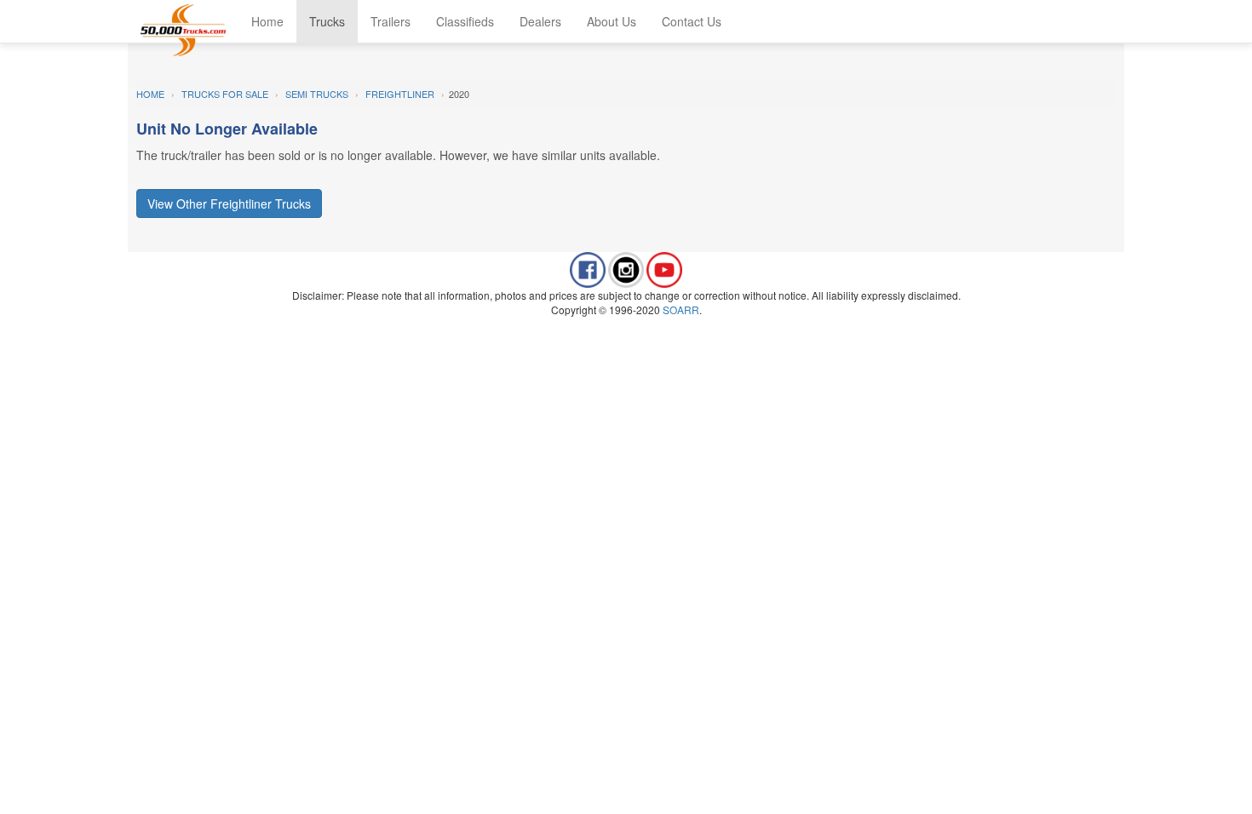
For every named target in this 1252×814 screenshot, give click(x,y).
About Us (611, 21)
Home (267, 21)
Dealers (540, 21)
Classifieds (465, 21)
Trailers (390, 21)
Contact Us (691, 21)
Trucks (327, 21)
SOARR (681, 309)
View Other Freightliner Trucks (229, 203)
